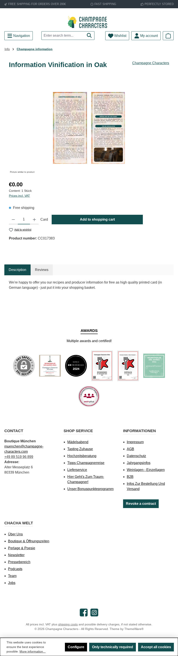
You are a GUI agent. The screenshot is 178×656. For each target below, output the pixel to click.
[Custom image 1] (50, 366)
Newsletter (16, 555)
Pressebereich (19, 562)
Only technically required (112, 647)
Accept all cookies (156, 647)
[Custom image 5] (154, 366)
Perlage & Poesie (21, 548)
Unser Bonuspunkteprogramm (90, 489)
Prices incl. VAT (19, 195)
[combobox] (62, 35)
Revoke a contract (141, 503)
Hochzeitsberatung (81, 456)
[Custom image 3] (102, 366)
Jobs (11, 583)
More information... (33, 651)
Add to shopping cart (97, 219)
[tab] (17, 269)
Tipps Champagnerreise (85, 463)
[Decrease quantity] (13, 219)
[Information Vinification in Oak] (89, 128)
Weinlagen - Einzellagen (146, 470)
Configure (76, 647)
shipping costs (68, 624)
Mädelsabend (77, 442)
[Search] (89, 35)
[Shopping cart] (168, 35)
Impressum (135, 442)
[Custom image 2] (76, 366)
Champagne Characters (150, 63)
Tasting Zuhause (80, 449)
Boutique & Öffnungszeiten (28, 541)
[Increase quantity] (34, 219)
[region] (89, 128)
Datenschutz (136, 456)
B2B (130, 477)
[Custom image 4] (128, 366)
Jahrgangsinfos (138, 463)
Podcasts (15, 569)
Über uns (15, 534)
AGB (130, 449)
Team (12, 576)
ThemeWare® (133, 629)
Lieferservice (77, 470)
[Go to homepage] (89, 22)
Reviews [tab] (41, 270)
